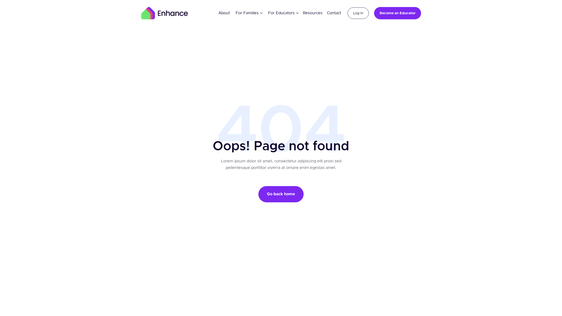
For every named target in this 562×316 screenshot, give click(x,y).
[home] (164, 13)
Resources (312, 13)
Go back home (281, 194)
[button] (247, 13)
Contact (334, 13)
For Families (247, 13)
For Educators (281, 13)
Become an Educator (398, 13)
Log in (358, 13)
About (224, 13)
